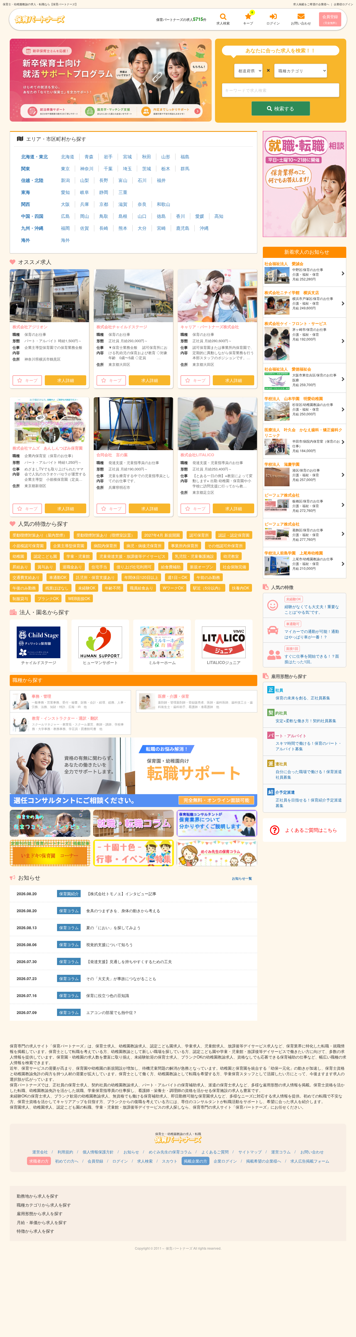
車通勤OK (57, 577)
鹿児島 (182, 228)
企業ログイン (225, 1161)
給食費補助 (171, 566)
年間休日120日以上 (141, 577)
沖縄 (204, 228)
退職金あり (72, 566)
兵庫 (84, 204)
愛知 (65, 192)
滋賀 (122, 204)
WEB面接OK (79, 598)
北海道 (67, 157)
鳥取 (103, 216)
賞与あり (45, 566)
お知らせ (131, 1152)
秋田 (146, 157)
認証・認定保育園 (233, 535)
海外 (25, 240)
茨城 (146, 169)
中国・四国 (32, 216)
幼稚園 (18, 556)
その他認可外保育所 (225, 545)
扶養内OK (240, 588)
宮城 (127, 157)
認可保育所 (199, 535)
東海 (25, 192)
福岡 (65, 228)
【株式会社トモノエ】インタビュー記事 (121, 893)
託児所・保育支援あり (95, 577)
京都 (103, 204)
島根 (122, 216)
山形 (165, 157)
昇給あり (20, 566)
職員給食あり (141, 588)
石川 (142, 180)
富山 (122, 180)
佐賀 (84, 228)
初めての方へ (66, 1161)
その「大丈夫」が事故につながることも (121, 978)
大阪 (65, 204)
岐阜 (84, 192)
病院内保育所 (105, 545)
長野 (103, 180)
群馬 (185, 169)
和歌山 (163, 204)
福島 (185, 157)
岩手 (108, 157)
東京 (65, 169)
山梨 (84, 180)
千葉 (108, 169)
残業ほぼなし (57, 588)
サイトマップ (250, 1152)
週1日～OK (177, 577)
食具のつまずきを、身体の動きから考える (123, 910)
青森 (89, 157)
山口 (142, 216)
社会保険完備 (234, 566)
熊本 (122, 228)
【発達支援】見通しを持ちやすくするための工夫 (129, 961)
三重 (122, 192)
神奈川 (86, 169)
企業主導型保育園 (68, 545)
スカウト (169, 1161)
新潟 (65, 180)
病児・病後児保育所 (144, 545)
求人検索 (145, 1161)
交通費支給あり (26, 577)
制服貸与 (20, 598)
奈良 (142, 204)
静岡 (103, 192)
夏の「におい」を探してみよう (113, 927)
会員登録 (330, 19)
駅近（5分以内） (207, 588)
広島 (65, 216)
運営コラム (281, 1152)
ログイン (120, 1161)
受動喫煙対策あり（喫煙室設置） (105, 535)
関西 (25, 204)
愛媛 (199, 216)
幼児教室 (231, 556)
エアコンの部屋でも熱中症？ (111, 1012)
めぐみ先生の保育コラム (170, 1152)
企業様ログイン (343, 4)
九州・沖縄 (32, 228)
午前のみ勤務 (208, 577)
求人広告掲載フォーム (309, 1161)
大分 (142, 228)
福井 (161, 180)
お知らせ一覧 (242, 878)
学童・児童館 (78, 556)
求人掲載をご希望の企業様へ (311, 4)
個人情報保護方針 (98, 1152)
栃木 (165, 169)
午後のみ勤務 (24, 588)
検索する (284, 108)
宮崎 (161, 228)
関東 (25, 168)
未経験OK (86, 588)
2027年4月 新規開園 (162, 535)
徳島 (161, 216)
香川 (180, 216)
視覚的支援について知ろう (109, 944)
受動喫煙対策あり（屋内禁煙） (40, 535)
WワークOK (173, 588)
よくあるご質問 (215, 1152)
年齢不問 (112, 588)
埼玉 (127, 169)
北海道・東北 (34, 156)
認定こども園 (45, 556)
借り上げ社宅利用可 (134, 566)
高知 (218, 216)
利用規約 (65, 1152)
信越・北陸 (32, 180)
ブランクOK (48, 598)
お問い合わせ (312, 1152)
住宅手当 (99, 566)
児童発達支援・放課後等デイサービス (132, 556)
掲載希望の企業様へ (263, 1161)
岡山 (84, 216)
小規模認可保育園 (28, 545)
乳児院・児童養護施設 (194, 556)
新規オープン (201, 566)
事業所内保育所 (184, 545)
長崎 (103, 228)
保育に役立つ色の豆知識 (107, 995)
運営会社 (40, 1152)
